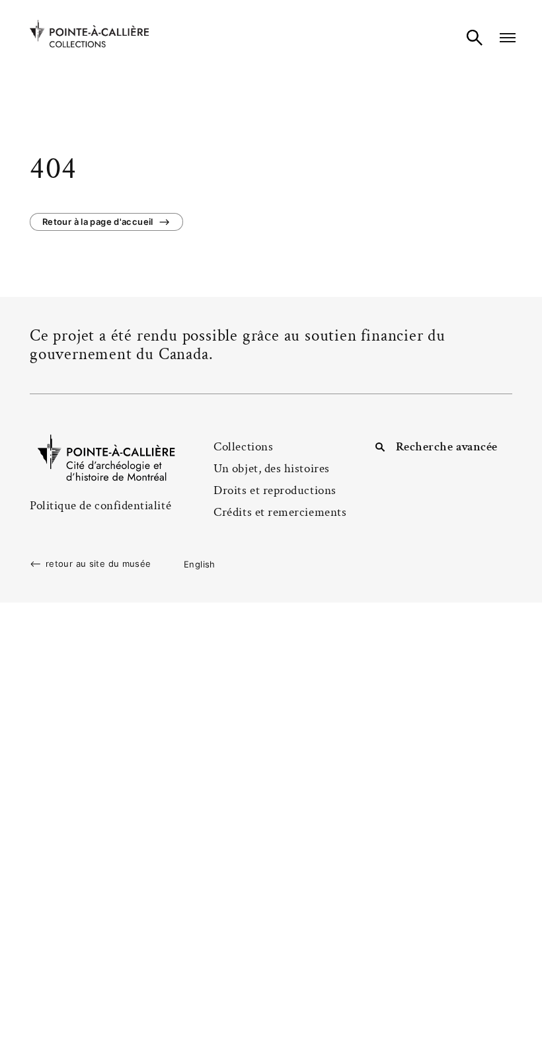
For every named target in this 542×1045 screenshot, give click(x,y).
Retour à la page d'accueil (97, 221)
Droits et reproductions (274, 490)
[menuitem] (199, 564)
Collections (243, 447)
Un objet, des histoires (271, 468)
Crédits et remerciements (279, 512)
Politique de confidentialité (100, 505)
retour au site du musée (98, 564)
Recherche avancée (447, 446)
